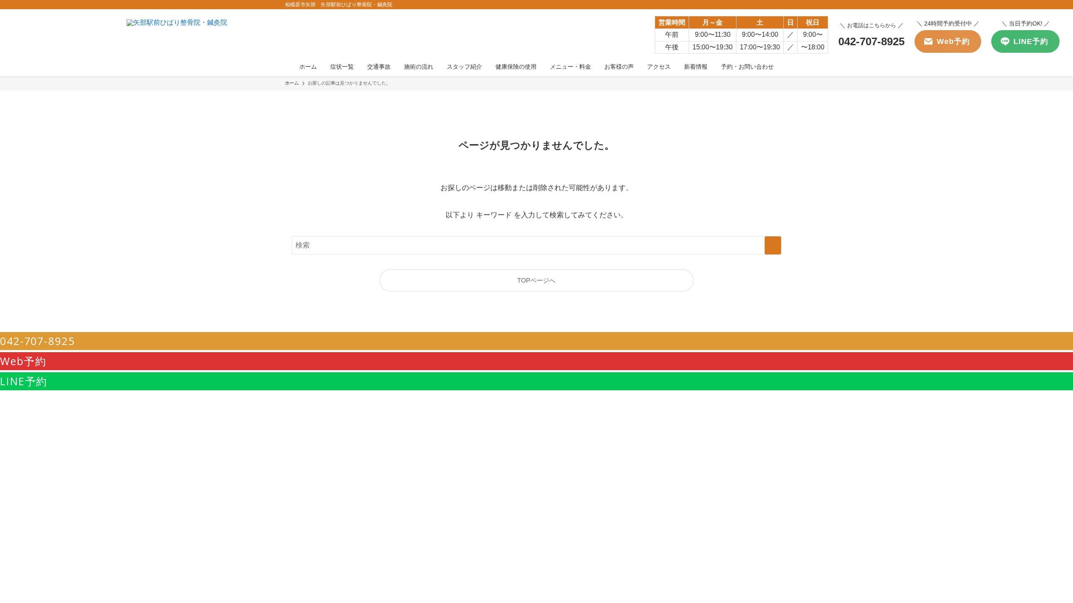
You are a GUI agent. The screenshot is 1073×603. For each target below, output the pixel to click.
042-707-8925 (37, 341)
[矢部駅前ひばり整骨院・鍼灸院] (177, 33)
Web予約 (23, 361)
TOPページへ (536, 280)
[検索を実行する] (773, 245)
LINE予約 (23, 381)
